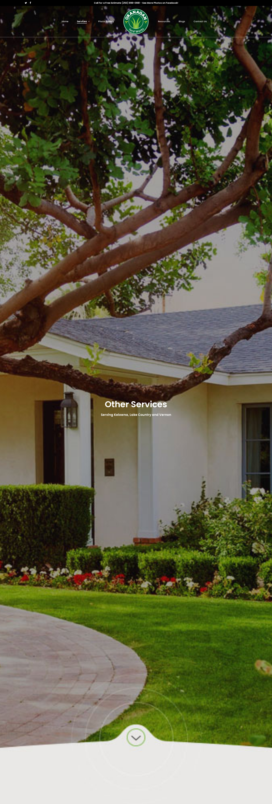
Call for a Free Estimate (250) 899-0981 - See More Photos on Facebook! (136, 3)
